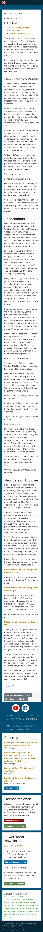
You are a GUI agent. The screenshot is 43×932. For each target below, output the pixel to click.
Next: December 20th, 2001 (16, 699)
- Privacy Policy (7, 930)
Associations (15, 30)
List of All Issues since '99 (15, 862)
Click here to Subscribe (14, 884)
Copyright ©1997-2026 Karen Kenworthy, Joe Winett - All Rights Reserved (19, 924)
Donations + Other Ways (15, 826)
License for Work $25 (14, 821)
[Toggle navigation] (37, 2)
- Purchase (17, 930)
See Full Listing (11, 788)
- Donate (25, 930)
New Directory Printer (19, 28)
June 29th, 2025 (13, 846)
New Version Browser (19, 33)
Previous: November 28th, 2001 (18, 695)
